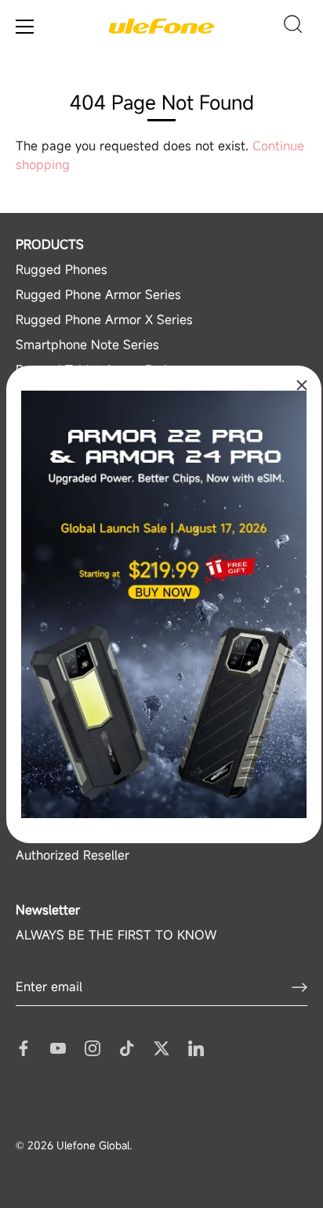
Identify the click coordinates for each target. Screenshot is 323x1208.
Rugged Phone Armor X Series (104, 319)
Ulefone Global (92, 1145)
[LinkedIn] (196, 1046)
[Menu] (25, 26)
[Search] (293, 27)
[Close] (302, 385)
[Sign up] (299, 987)
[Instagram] (92, 1046)
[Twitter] (161, 1046)
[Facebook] (23, 1046)
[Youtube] (58, 1046)
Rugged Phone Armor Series (98, 294)
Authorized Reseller (72, 855)
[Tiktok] (127, 1046)
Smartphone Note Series (87, 344)
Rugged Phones (61, 269)
